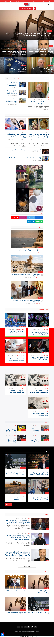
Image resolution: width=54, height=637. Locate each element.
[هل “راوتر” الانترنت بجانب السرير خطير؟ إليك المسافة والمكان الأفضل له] (15, 346)
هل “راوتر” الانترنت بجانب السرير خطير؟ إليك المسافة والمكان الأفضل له (16, 359)
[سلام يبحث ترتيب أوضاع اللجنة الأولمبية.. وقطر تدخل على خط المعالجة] (22, 92)
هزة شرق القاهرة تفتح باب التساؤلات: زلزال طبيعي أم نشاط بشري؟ (26, 275)
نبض (34, 8)
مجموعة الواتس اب (22, 8)
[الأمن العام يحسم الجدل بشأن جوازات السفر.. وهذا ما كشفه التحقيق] (13, 65)
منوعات (46, 115)
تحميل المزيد (27, 566)
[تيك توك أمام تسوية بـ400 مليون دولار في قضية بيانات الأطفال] (38, 346)
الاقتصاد (46, 571)
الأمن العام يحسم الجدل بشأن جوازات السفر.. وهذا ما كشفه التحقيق (15, 68)
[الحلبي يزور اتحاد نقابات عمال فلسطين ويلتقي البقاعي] (38, 486)
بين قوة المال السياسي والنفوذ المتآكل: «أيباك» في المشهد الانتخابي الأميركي (18, 521)
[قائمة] (48, 4)
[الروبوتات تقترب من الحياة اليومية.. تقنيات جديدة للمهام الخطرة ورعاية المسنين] (15, 320)
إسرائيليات (7, 78)
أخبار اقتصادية (49, 31)
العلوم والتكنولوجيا (46, 326)
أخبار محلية (23, 65)
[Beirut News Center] (27, 4)
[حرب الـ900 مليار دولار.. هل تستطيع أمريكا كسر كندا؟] (15, 461)
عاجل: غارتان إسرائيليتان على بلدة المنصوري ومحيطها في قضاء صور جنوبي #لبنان (26, 1)
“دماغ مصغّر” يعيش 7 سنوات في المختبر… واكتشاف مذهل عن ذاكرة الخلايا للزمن (39, 333)
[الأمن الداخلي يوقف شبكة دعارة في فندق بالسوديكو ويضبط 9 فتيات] (27, 290)
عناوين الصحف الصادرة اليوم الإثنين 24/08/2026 (40, 414)
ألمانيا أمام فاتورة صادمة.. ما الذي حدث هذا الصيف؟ (16, 591)
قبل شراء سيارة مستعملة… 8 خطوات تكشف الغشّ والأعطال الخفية (16, 136)
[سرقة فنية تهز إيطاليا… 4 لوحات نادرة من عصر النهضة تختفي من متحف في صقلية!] (38, 124)
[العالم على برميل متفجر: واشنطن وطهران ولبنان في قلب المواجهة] (13, 48)
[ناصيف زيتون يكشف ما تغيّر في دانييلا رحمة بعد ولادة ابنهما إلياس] (45, 151)
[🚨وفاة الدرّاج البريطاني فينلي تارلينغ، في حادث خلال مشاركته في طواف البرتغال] (45, 158)
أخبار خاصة (46, 451)
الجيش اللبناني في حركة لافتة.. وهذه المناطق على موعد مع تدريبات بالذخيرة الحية (11, 100)
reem (51, 38)
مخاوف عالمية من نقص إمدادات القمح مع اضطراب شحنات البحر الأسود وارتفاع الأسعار (16, 498)
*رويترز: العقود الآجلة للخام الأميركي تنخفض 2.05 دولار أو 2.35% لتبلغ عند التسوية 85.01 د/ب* (29, 35)
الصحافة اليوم (45, 371)
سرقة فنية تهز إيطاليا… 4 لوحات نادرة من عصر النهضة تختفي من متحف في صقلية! (38, 136)
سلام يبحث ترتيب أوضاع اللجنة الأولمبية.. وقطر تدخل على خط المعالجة (12, 92)
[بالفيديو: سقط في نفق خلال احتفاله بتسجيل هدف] (45, 438)
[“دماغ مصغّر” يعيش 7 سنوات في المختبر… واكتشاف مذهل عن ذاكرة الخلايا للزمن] (38, 320)
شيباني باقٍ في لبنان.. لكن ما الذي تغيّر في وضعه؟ (41, 68)
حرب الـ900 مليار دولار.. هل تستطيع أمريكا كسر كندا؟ (15, 473)
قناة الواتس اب (30, 8)
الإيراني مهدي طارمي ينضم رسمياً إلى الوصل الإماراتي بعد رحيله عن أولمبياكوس (10, 430)
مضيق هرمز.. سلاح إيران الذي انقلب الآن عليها (28, 250)
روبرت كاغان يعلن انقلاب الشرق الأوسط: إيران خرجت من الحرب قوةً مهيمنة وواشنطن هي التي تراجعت (18, 537)
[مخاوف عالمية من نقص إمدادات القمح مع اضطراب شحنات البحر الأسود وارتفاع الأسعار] (15, 486)
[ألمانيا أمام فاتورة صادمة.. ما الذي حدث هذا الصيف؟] (15, 582)
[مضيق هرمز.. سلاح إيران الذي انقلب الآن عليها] (27, 239)
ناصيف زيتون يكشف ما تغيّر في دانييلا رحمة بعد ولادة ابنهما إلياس (26, 150)
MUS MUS (24, 54)
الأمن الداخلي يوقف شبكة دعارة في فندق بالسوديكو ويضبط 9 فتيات (26, 301)
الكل (18, 78)
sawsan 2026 (43, 140)
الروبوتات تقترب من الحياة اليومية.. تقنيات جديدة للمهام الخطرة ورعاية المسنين (16, 332)
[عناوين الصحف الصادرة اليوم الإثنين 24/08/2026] (38, 403)
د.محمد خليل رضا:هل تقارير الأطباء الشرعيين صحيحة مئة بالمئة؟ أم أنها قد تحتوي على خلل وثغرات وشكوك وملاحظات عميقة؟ (41, 50)
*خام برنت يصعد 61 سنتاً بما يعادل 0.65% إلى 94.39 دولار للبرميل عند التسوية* (16, 613)
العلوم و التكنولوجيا (43, 309)
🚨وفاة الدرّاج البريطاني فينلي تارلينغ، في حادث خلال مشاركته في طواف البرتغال (24, 157)
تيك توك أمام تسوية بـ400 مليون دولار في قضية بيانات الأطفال (39, 358)
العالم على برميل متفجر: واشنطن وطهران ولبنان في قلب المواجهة (14, 51)
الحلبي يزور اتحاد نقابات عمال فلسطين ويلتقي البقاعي (40, 498)
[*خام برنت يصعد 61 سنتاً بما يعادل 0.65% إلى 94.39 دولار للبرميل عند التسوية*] (15, 604)
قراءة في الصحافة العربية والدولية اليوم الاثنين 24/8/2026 (39, 391)
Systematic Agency (32, 631)
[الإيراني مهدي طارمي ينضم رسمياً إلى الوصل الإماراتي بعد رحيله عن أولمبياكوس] (21, 428)
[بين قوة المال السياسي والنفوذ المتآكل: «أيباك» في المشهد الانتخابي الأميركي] (40, 524)
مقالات (51, 46)
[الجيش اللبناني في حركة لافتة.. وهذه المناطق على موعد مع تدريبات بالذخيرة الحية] (22, 100)
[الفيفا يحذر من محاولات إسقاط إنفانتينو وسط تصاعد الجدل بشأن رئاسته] (21, 438)
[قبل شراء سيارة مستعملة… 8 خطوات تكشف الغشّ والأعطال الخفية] (15, 124)
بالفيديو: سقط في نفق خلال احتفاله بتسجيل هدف (34, 440)
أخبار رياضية (45, 422)
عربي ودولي (50, 65)
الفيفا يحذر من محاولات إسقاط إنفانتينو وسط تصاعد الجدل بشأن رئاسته (11, 440)
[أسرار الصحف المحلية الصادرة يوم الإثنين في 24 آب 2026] (15, 380)
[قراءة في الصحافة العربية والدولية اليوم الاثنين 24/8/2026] (38, 380)
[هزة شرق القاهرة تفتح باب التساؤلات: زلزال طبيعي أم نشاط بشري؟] (27, 264)
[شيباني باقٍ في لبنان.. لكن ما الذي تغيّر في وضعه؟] (40, 65)
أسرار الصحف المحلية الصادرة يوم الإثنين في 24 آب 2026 (16, 391)
